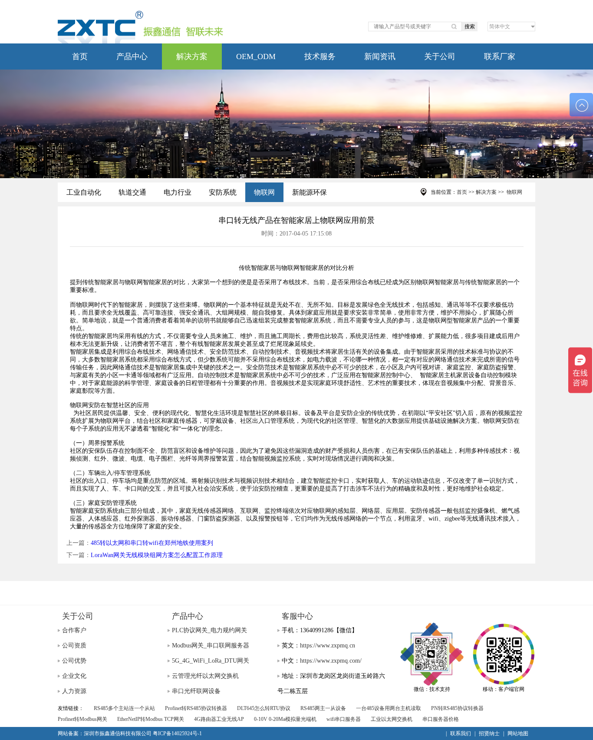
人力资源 (74, 691)
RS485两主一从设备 (323, 708)
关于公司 (439, 56)
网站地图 (517, 733)
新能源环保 (309, 192)
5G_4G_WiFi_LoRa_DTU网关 (210, 660)
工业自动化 (83, 192)
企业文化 (74, 676)
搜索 (470, 26)
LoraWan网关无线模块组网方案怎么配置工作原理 (157, 555)
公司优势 (74, 660)
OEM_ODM (256, 56)
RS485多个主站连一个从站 (124, 708)
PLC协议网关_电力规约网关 (209, 630)
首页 (80, 56)
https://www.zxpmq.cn (327, 645)
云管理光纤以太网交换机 (205, 676)
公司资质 (74, 645)
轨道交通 (132, 192)
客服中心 (297, 616)
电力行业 (177, 192)
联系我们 (460, 733)
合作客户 (74, 630)
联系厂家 (499, 56)
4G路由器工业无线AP (219, 719)
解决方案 (192, 56)
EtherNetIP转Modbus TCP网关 (150, 719)
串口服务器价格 (440, 719)
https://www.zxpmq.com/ (331, 660)
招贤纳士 (489, 733)
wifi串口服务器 (343, 719)
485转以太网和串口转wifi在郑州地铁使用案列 (152, 543)
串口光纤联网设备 (196, 691)
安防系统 (223, 192)
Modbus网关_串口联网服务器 (210, 645)
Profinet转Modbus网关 (82, 719)
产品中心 (132, 56)
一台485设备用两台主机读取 (388, 708)
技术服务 (320, 56)
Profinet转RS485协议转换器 (196, 708)
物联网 (264, 192)
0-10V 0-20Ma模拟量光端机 (285, 719)
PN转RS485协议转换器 (457, 708)
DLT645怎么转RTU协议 (263, 708)
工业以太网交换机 (391, 719)
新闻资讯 (379, 56)
